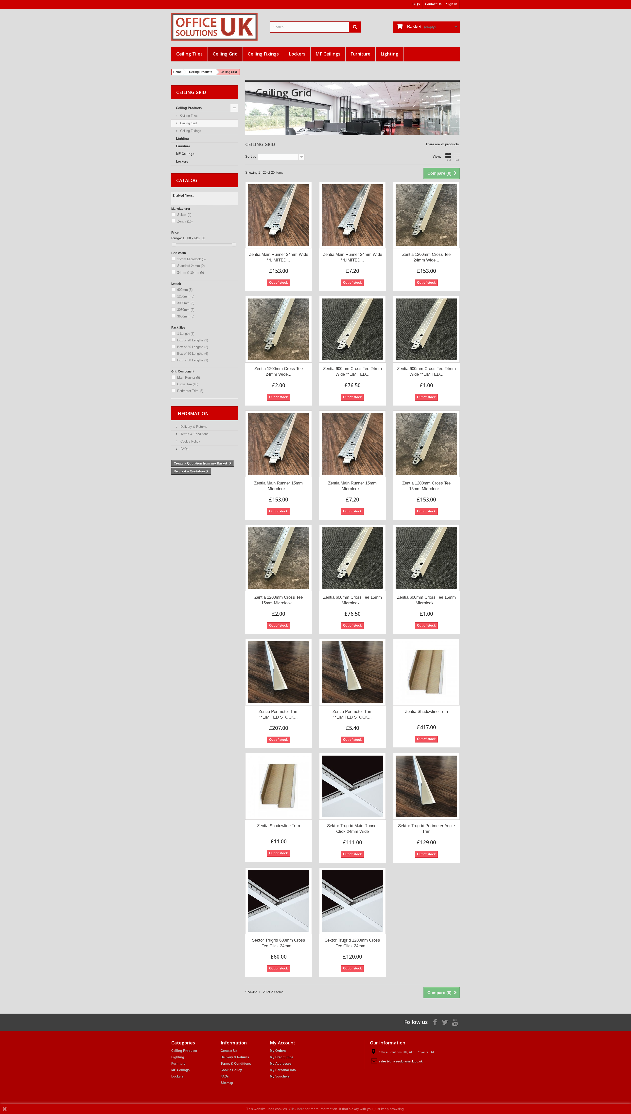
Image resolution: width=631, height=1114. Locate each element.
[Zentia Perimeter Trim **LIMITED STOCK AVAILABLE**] (278, 672)
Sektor (184, 215)
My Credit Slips (281, 1057)
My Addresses (280, 1063)
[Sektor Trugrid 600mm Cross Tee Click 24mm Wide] (278, 901)
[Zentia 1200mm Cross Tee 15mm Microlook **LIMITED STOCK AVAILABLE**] (426, 444)
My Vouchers (280, 1076)
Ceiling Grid (225, 54)
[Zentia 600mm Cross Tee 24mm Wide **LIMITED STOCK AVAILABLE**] (352, 329)
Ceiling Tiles (189, 54)
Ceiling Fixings (263, 54)
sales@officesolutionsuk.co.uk (401, 1061)
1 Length (185, 333)
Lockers (297, 54)
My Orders (278, 1051)
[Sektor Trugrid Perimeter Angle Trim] (426, 786)
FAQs (416, 4)
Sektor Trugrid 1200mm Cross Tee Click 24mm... (352, 943)
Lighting (389, 54)
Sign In (451, 4)
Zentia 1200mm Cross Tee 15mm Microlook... (426, 486)
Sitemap (227, 1083)
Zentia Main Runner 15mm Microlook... (278, 486)
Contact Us (433, 4)
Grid (448, 160)
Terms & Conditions (194, 434)
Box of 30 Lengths (192, 360)
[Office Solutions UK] (217, 27)
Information (192, 413)
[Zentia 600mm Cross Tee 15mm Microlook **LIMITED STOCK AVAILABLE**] (352, 558)
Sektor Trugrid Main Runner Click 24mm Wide (352, 828)
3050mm (185, 310)
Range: (176, 238)
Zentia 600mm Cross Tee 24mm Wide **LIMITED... (352, 371)
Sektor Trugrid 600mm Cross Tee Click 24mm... (278, 943)
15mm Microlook (191, 259)
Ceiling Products (189, 108)
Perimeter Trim (190, 391)
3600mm (185, 316)
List (457, 160)
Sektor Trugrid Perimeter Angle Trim (426, 828)
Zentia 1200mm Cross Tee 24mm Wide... (426, 257)
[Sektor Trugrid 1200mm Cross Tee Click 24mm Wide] (352, 901)
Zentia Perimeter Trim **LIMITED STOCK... (278, 714)
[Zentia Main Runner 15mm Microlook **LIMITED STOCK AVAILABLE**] (278, 444)
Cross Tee (187, 384)
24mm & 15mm (190, 272)
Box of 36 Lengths (192, 347)
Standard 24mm (191, 266)
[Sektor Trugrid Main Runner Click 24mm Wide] (352, 786)
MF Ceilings (328, 54)
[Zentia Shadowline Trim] (426, 672)
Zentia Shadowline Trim (426, 711)
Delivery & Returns (193, 426)
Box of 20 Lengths (192, 340)
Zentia (185, 221)
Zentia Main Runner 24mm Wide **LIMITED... (278, 257)
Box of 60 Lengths (192, 353)
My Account (282, 1043)
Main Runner (188, 377)
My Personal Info (283, 1070)
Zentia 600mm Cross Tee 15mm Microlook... (352, 600)
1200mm (185, 296)
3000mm (185, 303)
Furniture (360, 54)
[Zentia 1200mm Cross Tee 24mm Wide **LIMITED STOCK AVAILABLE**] (426, 215)
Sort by (250, 156)
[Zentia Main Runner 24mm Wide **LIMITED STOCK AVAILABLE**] (278, 215)
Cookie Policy (189, 441)
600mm (185, 290)
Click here (296, 1109)
